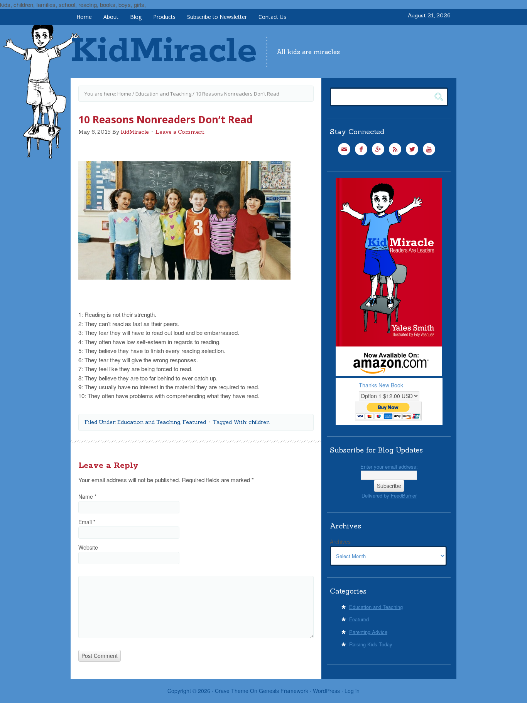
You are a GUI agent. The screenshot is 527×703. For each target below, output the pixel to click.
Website (88, 547)
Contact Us (272, 16)
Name (87, 496)
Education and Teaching (163, 93)
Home (84, 16)
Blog (136, 16)
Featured (194, 422)
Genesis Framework (283, 691)
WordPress (326, 691)
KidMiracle (164, 51)
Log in (352, 691)
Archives (340, 541)
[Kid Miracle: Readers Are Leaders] (389, 374)
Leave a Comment (179, 131)
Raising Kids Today (370, 644)
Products (164, 16)
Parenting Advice (368, 632)
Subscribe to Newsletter (217, 16)
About (110, 16)
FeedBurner (404, 495)
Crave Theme (231, 691)
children (259, 422)
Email (86, 522)
